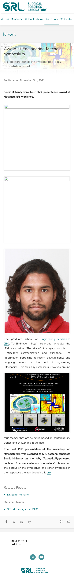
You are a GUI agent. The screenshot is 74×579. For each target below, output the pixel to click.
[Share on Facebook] (6, 522)
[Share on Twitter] (14, 522)
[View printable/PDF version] (61, 522)
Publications (35, 19)
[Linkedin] (33, 557)
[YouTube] (41, 557)
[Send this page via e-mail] (68, 522)
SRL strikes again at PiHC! (22, 509)
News (54, 19)
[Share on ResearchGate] (29, 522)
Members (16, 19)
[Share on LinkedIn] (21, 522)
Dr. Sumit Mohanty (18, 494)
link (49, 472)
